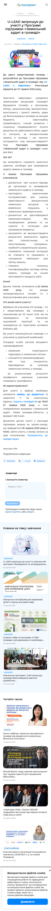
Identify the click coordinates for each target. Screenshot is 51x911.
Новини (31, 13)
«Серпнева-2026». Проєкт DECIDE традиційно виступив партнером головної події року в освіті (25, 812)
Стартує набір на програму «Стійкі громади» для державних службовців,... (23, 638)
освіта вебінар (11, 848)
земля (31, 38)
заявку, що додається (30, 394)
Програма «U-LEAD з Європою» (34, 44)
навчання (21, 38)
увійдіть (30, 512)
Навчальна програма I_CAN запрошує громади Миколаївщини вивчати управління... (22, 678)
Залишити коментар (16, 480)
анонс (7, 730)
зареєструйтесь (13, 512)
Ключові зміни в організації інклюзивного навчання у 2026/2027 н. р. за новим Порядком (24, 854)
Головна (20, 13)
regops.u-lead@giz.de (25, 401)
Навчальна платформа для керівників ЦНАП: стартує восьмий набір (23, 600)
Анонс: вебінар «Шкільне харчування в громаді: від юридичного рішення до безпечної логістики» (23, 736)
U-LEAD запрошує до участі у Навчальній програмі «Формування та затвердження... (25, 563)
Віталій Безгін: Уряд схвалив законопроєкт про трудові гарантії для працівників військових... (25, 774)
